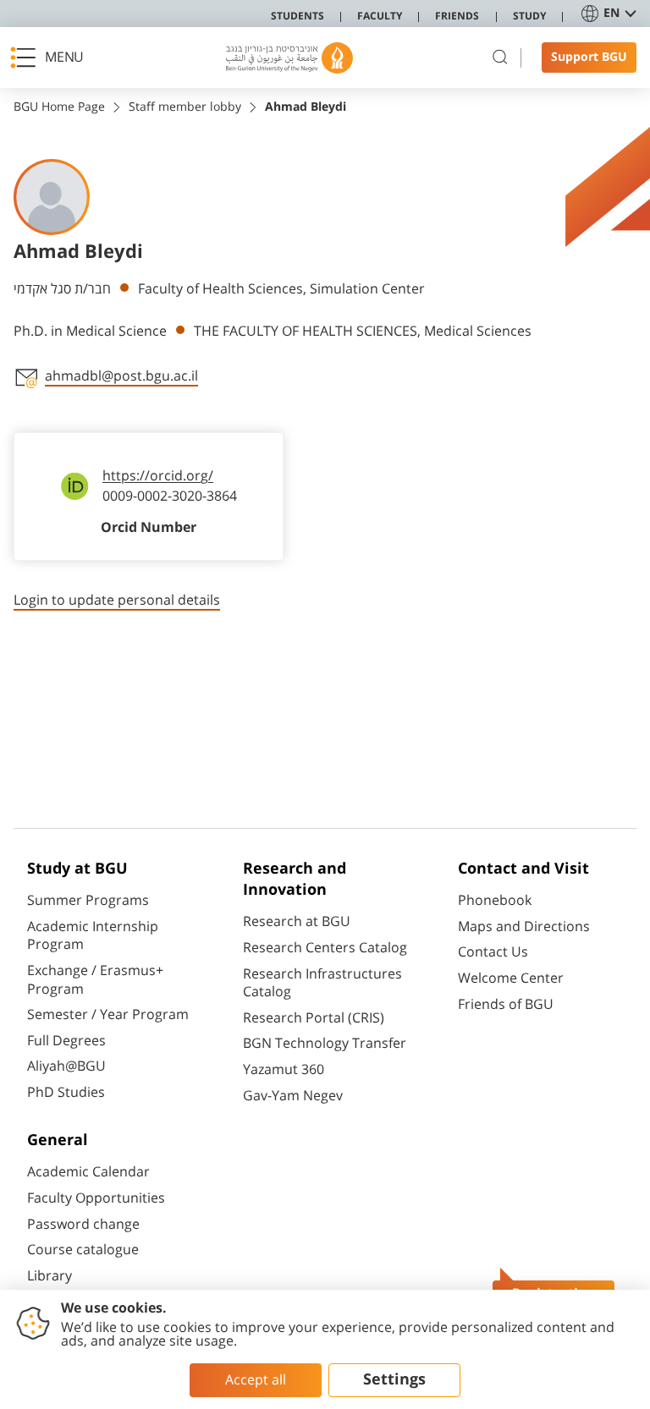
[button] (52, 57)
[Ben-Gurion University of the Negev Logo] (289, 58)
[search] (500, 57)
